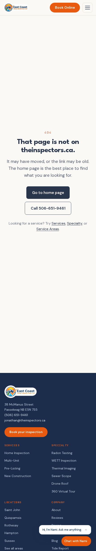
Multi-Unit (11, 460)
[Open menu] (87, 8)
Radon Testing (62, 453)
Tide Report (60, 548)
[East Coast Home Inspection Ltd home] (16, 8)
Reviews (57, 518)
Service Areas (47, 229)
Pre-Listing (12, 468)
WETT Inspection (64, 460)
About (56, 510)
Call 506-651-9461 (48, 208)
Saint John (12, 510)
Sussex (9, 541)
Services (58, 223)
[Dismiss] (86, 530)
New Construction (17, 476)
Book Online (65, 7)
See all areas (13, 548)
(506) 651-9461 (16, 415)
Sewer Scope (61, 476)
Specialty (74, 223)
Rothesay (11, 525)
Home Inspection (16, 453)
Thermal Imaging (64, 468)
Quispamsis (12, 518)
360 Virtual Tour (63, 491)
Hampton (11, 533)
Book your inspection (26, 432)
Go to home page (48, 192)
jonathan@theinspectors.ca (24, 420)
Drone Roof (60, 484)
